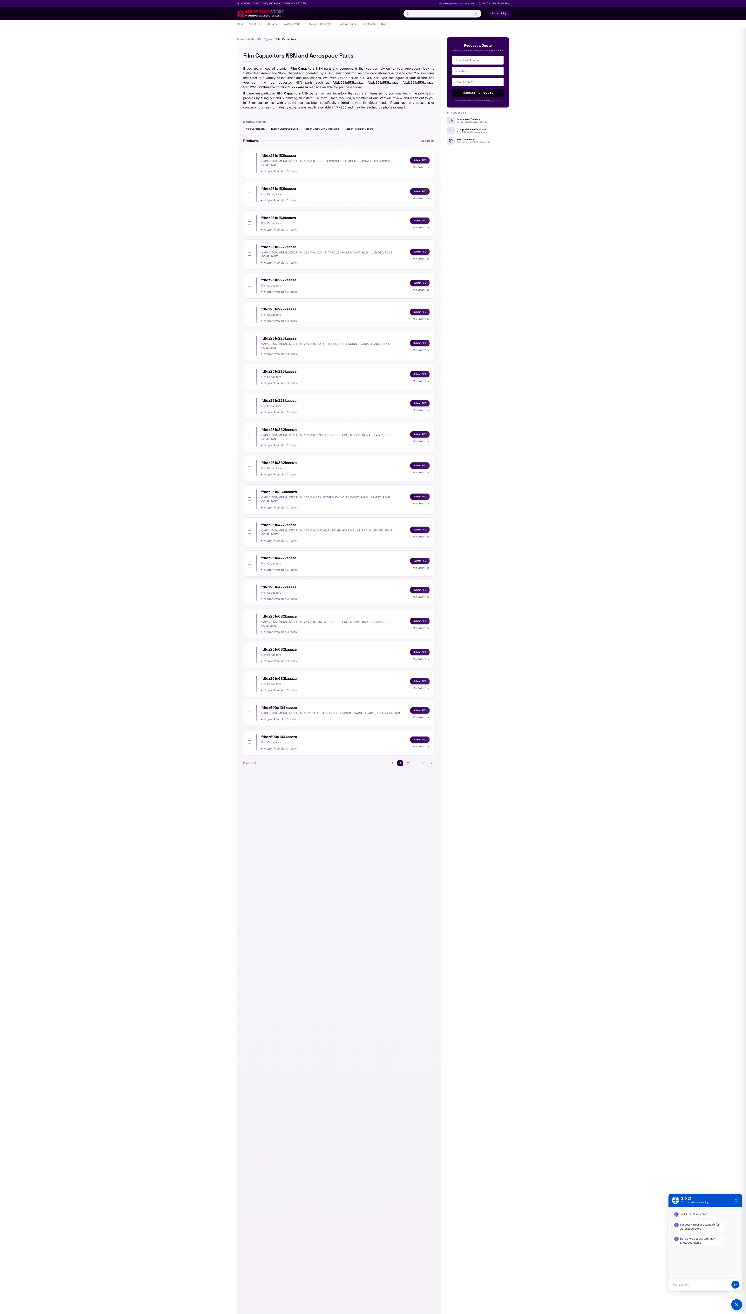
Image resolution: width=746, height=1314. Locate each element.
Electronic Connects (319, 24)
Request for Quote (478, 92)
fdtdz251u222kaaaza (278, 247)
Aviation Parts (292, 24)
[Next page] (431, 763)
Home (240, 24)
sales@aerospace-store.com (459, 3)
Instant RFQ (499, 13)
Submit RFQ (419, 160)
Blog (383, 24)
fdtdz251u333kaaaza (279, 492)
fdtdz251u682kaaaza (279, 616)
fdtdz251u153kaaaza (278, 156)
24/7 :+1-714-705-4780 (496, 3)
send (735, 1285)
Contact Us (369, 24)
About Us (254, 24)
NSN (251, 39)
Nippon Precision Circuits (359, 128)
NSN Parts (271, 24)
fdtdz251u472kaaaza (278, 525)
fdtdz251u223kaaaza (278, 338)
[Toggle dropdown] (278, 24)
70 (423, 763)
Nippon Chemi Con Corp (284, 128)
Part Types (265, 39)
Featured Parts (347, 24)
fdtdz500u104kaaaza (279, 708)
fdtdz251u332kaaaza (279, 430)
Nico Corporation (255, 128)
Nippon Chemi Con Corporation (321, 128)
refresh (736, 1200)
